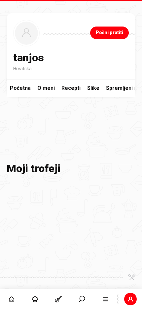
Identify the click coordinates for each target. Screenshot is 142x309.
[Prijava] (130, 299)
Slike (93, 88)
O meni (46, 88)
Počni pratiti (109, 32)
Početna (20, 88)
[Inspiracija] (35, 299)
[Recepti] (58, 299)
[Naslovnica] (11, 299)
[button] (82, 299)
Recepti (71, 88)
